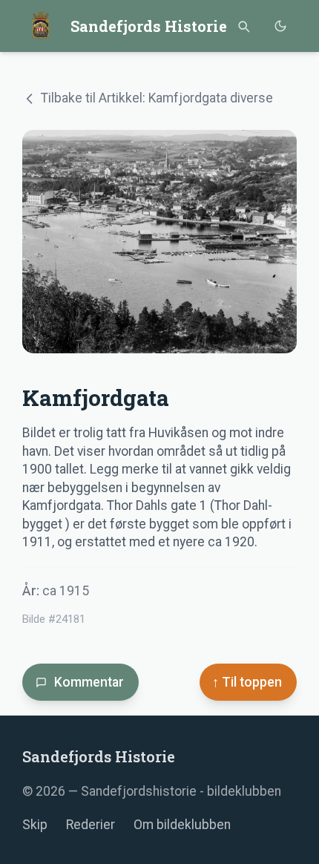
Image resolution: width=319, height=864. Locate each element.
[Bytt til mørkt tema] (280, 26)
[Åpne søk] (243, 26)
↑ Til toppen (247, 682)
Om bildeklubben (182, 824)
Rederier (90, 824)
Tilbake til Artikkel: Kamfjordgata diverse (157, 98)
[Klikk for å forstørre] (159, 241)
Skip (34, 824)
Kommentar (89, 682)
